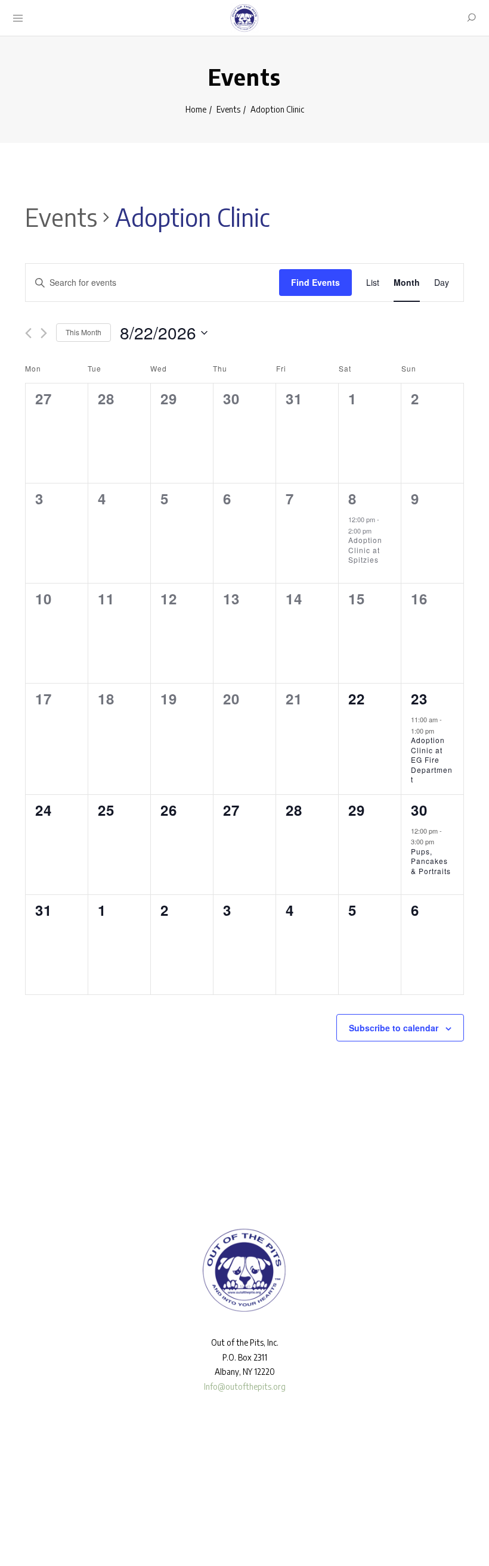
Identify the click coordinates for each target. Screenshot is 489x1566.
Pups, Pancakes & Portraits (431, 861)
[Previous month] (28, 333)
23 (419, 698)
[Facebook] (18, 1522)
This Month (83, 332)
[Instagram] (35, 1522)
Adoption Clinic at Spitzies (365, 549)
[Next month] (44, 333)
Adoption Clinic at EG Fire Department (432, 759)
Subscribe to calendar (393, 1028)
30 (419, 810)
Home (195, 109)
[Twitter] (53, 1522)
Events (228, 109)
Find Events (315, 282)
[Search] (471, 18)
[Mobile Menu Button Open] (18, 18)
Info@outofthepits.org (245, 1386)
